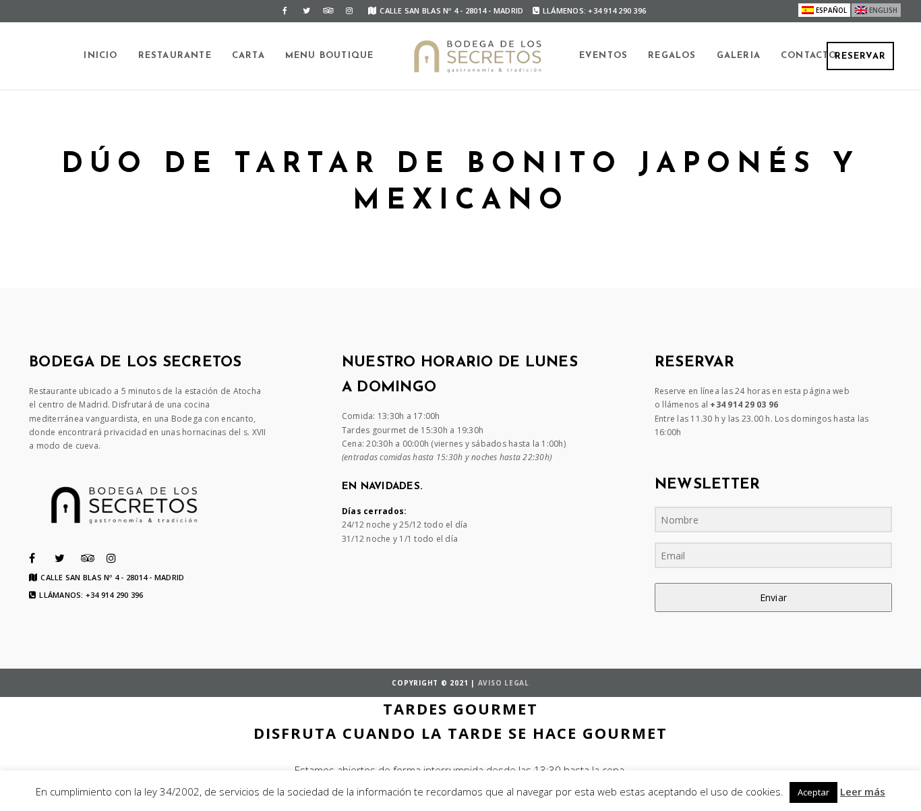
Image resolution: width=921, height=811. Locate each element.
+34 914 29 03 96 (744, 404)
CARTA (248, 55)
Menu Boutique (329, 55)
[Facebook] (284, 11)
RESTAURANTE (175, 55)
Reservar (860, 56)
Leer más (862, 791)
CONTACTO (809, 55)
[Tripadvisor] (327, 11)
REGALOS (672, 55)
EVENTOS (603, 55)
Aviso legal (503, 683)
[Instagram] (349, 11)
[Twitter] (306, 11)
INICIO (100, 55)
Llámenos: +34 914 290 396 (594, 10)
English (883, 10)
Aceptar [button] (813, 792)
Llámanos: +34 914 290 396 (91, 595)
